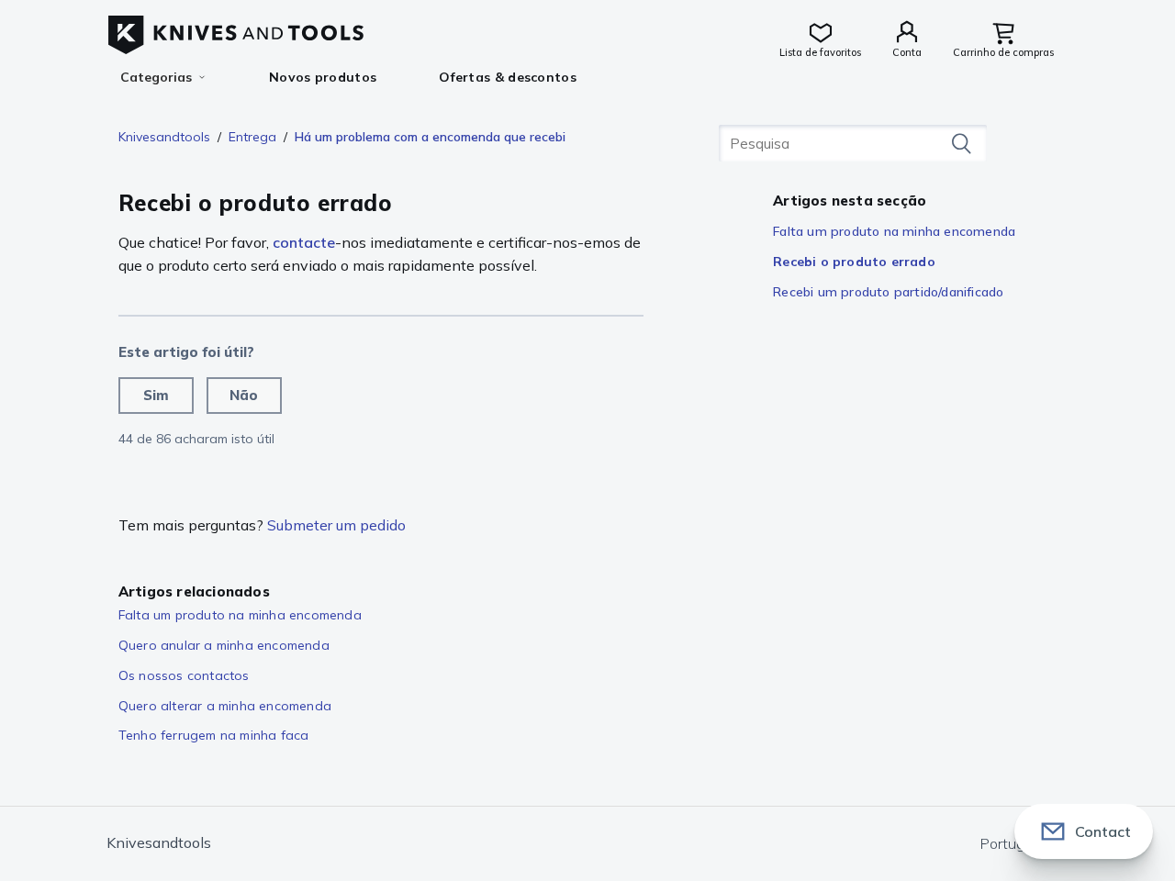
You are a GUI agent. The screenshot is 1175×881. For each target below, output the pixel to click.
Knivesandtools (164, 136)
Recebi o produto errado (854, 261)
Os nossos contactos (184, 675)
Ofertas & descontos (507, 77)
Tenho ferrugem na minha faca (213, 735)
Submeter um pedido (336, 525)
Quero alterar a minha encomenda (224, 705)
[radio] (156, 395)
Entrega (252, 136)
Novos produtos (322, 77)
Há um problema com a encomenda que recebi (430, 136)
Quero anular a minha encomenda (224, 645)
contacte (304, 242)
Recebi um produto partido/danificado (888, 292)
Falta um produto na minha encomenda (894, 231)
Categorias (156, 77)
